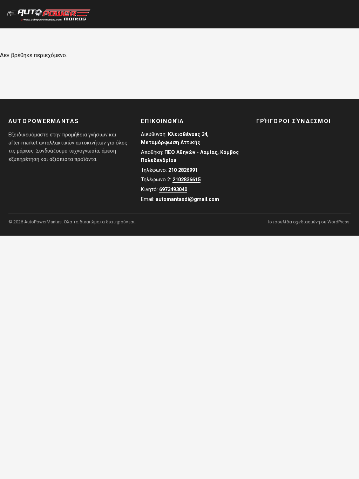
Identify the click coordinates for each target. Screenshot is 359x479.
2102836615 (186, 180)
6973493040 (173, 190)
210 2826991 (183, 170)
